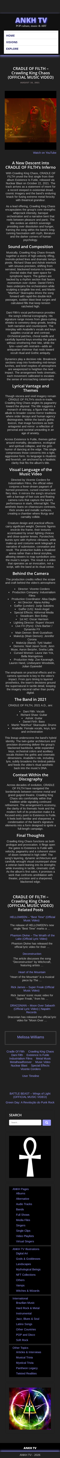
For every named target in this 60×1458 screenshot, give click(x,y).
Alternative (22, 1198)
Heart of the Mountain (31, 972)
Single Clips (23, 1230)
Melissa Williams (30, 1037)
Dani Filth (17, 1055)
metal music (43, 1058)
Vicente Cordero (31, 1069)
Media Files (23, 1220)
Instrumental (24, 1313)
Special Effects (40, 1065)
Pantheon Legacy (27, 1368)
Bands (20, 1209)
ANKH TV (31, 20)
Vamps (20, 1285)
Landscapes (23, 1264)
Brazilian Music (25, 1302)
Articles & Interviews (28, 1352)
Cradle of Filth (16, 1051)
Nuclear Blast (19, 1065)
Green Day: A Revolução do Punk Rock (30, 1102)
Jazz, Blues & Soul (27, 1318)
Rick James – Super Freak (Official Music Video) (32, 989)
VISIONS (11, 42)
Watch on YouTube (44, 152)
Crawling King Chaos (41, 1051)
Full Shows (22, 1214)
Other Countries (26, 1329)
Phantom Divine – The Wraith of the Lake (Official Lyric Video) (32, 937)
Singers (20, 1225)
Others (20, 1280)
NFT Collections (26, 1274)
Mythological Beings (28, 1269)
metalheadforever (21, 1062)
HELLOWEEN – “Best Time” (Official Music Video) (32, 918)
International (20, 1298)
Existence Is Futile (38, 1055)
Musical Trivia (24, 1357)
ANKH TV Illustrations (26, 1249)
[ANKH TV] (30, 1177)
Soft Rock (22, 1340)
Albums (20, 1193)
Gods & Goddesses (28, 1258)
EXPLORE (12, 49)
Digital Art (22, 1253)
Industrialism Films (20, 1058)
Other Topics (20, 1347)
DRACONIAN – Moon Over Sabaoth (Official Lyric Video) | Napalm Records (32, 1009)
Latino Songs (24, 1324)
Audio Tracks (24, 1204)
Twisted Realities (26, 1373)
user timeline (30, 1075)
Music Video (42, 1062)
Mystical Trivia (24, 1362)
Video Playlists (25, 1236)
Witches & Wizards (27, 1290)
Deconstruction (32, 953)
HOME (10, 35)
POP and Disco (25, 1334)
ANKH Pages (21, 1189)
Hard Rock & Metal (27, 1308)
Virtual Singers (25, 1241)
